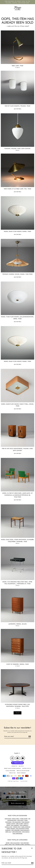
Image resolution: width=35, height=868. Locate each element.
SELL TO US (21, 766)
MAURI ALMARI (23, 818)
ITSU (13, 844)
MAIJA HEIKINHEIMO (17, 833)
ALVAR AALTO (8, 818)
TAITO (10, 844)
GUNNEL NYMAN (11, 823)
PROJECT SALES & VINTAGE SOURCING (12, 768)
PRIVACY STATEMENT (21, 773)
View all (17, 713)
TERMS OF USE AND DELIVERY (23, 770)
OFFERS (7, 843)
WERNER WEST (17, 827)
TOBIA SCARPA (19, 823)
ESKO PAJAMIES (25, 822)
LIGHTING (27, 844)
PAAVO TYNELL (15, 818)
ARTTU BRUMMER (15, 830)
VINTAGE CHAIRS (19, 844)
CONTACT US (14, 766)
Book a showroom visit (17, 803)
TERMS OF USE (12, 773)
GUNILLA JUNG (8, 827)
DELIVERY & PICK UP (26, 768)
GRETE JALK (8, 832)
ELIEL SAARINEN (15, 825)
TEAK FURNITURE (25, 843)
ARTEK (6, 844)
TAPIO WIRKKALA (24, 825)
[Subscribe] (32, 863)
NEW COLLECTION (15, 843)
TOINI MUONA (25, 832)
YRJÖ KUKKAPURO (16, 822)
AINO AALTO (20, 820)
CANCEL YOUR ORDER (10, 770)
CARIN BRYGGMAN (16, 832)
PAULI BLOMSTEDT (20, 828)
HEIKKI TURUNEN (11, 828)
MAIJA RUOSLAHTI (24, 830)
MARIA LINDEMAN (25, 827)
